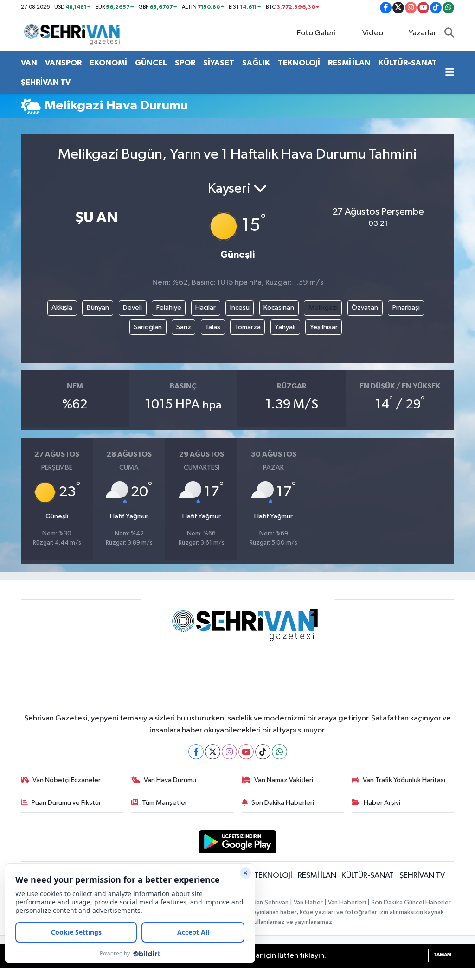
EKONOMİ (108, 63)
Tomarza (248, 327)
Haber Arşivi (382, 802)
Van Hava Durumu (170, 780)
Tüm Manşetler (164, 802)
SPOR (185, 63)
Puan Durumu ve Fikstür (66, 802)
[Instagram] (229, 751)
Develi (132, 307)
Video (372, 33)
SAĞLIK (256, 63)
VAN (29, 63)
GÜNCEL (151, 63)
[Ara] (449, 33)
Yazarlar (422, 33)
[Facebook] (196, 751)
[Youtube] (246, 751)
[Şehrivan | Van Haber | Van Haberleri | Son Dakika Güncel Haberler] (74, 33)
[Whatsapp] (279, 751)
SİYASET (218, 63)
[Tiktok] (262, 751)
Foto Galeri (316, 33)
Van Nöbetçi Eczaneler (66, 780)
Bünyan (98, 307)
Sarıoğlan (148, 327)
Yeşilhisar (324, 327)
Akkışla (61, 307)
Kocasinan (278, 307)
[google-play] (238, 842)
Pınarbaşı (406, 307)
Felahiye (168, 307)
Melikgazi (323, 307)
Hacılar (205, 307)
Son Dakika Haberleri (282, 802)
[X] (212, 751)
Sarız (183, 327)
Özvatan (365, 307)
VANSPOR (63, 63)
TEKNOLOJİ (299, 63)
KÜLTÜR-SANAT (408, 63)
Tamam (442, 954)
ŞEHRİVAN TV (46, 82)
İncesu (240, 307)
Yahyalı (285, 327)
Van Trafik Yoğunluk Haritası (404, 780)
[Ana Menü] (449, 73)
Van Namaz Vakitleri (283, 780)
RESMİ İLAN (349, 63)
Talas (212, 327)
